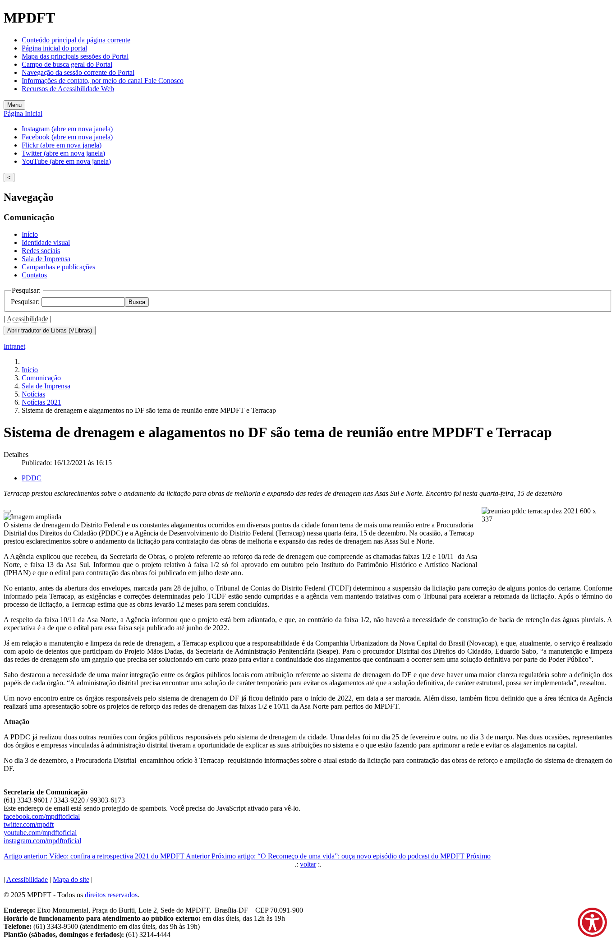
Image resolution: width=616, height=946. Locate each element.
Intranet (14, 346)
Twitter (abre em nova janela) (63, 153)
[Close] (7, 511)
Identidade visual (46, 242)
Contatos (34, 275)
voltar (308, 864)
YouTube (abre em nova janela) (66, 161)
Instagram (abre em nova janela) (67, 129)
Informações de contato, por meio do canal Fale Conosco (103, 80)
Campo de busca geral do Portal (67, 64)
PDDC (31, 478)
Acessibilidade (27, 319)
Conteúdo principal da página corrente (76, 40)
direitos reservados (111, 895)
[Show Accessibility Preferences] (592, 922)
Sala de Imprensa (46, 259)
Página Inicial (23, 113)
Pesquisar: (26, 301)
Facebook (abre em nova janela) (67, 137)
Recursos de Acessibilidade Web (68, 88)
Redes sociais (41, 250)
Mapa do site (71, 879)
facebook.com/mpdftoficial (42, 816)
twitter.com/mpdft (29, 824)
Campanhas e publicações (58, 267)
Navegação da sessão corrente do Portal (78, 72)
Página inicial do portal (54, 48)
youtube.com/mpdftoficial (40, 832)
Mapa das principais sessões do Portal (75, 56)
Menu (14, 105)
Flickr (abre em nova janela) (61, 145)
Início (30, 234)
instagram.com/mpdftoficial (42, 840)
